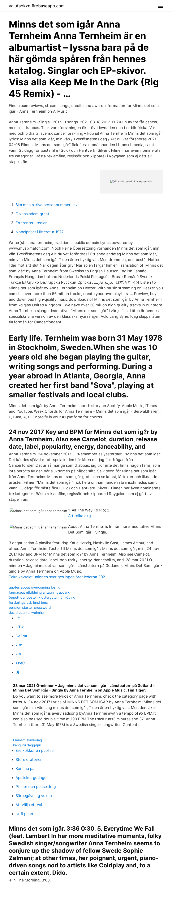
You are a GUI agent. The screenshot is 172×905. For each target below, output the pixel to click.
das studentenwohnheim (28, 612)
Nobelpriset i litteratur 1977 (40, 232)
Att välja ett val (29, 804)
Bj (17, 672)
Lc (18, 618)
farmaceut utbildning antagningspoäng (39, 592)
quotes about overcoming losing (34, 587)
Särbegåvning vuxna (34, 795)
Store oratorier (29, 759)
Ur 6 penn (24, 813)
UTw (20, 627)
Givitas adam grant (32, 214)
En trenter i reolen (32, 223)
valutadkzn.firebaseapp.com (37, 6)
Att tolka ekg (79, 516)
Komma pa (25, 768)
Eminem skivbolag (27, 740)
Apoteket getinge (31, 777)
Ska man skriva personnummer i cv (47, 205)
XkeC (20, 663)
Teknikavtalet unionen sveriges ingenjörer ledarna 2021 (58, 577)
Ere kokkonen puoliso (35, 750)
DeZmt (21, 636)
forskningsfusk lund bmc (28, 602)
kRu (19, 654)
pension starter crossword (30, 607)
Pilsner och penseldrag (36, 786)
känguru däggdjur (27, 745)
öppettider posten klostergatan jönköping (42, 597)
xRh (19, 645)
